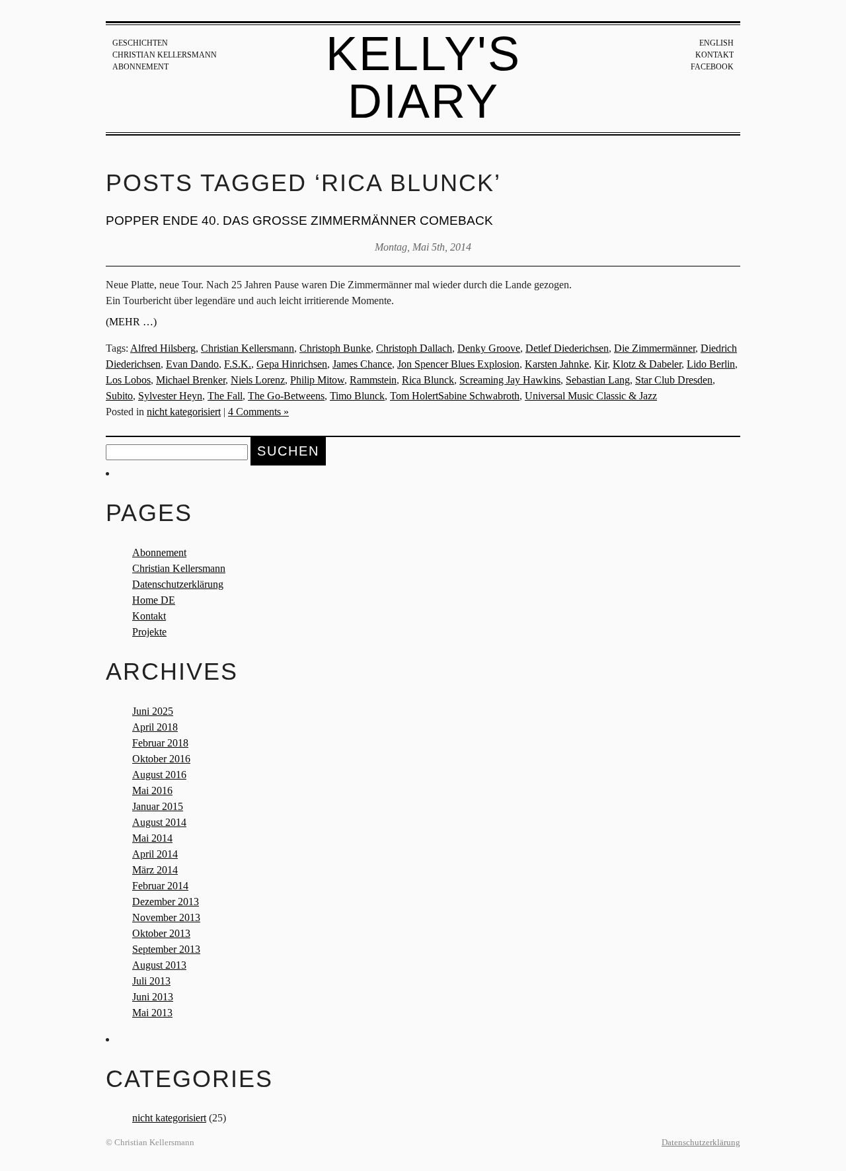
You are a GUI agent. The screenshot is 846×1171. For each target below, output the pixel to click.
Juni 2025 (152, 711)
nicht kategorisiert (184, 411)
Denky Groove (488, 348)
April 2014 (155, 854)
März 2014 (155, 869)
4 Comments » (258, 411)
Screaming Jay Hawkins (509, 379)
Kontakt (714, 55)
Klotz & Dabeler (647, 364)
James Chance (362, 364)
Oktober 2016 (161, 758)
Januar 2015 (157, 806)
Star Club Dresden (673, 379)
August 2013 (159, 965)
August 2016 (159, 774)
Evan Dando (192, 364)
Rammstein (373, 379)
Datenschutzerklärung (177, 584)
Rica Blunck (428, 379)
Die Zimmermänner (654, 348)
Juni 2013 (152, 996)
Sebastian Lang (598, 379)
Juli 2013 (151, 981)
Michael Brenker (190, 379)
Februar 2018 (160, 742)
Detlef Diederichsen (567, 348)
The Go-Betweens (286, 395)
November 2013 (166, 917)
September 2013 (166, 949)
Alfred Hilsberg (163, 348)
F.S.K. (237, 364)
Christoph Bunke (335, 348)
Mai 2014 (152, 838)
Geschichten (140, 43)
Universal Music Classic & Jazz (591, 395)
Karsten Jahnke (557, 364)
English (716, 43)
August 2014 (159, 822)
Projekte (149, 631)
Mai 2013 (152, 1012)
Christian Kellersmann (164, 55)
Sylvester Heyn (170, 395)
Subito (119, 395)
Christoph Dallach (414, 348)
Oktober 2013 (161, 933)
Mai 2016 (152, 790)
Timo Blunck (357, 395)
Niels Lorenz (258, 379)
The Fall (225, 395)
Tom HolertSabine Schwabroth (454, 395)
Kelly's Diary (423, 77)
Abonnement (140, 66)
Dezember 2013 (165, 901)
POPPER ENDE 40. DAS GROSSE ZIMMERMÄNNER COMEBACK (299, 220)
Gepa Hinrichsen (291, 364)
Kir (600, 364)
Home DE (153, 600)
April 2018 (155, 727)
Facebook (712, 66)
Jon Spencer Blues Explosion (458, 364)
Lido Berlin (711, 364)
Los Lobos (128, 379)
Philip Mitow (317, 379)
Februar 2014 (160, 885)
